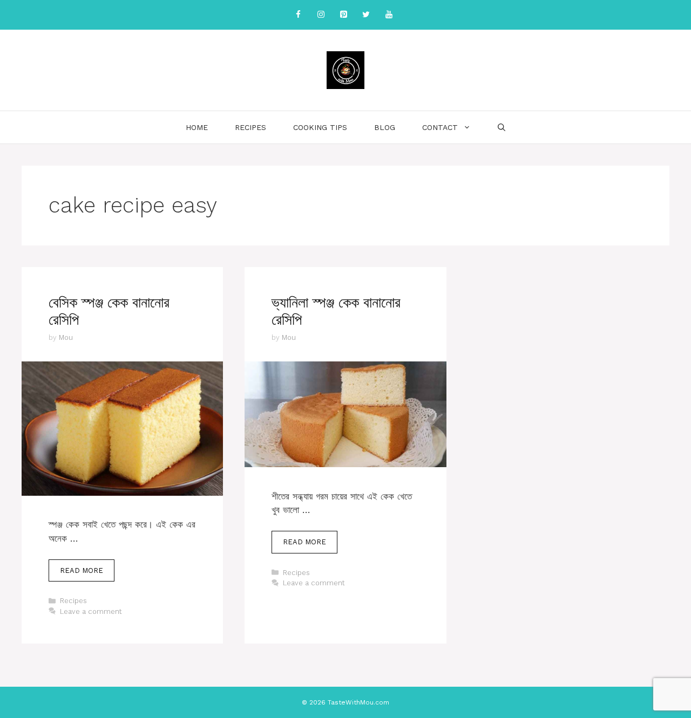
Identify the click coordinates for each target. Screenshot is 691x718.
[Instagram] (320, 14)
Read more (81, 570)
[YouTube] (389, 14)
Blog (384, 127)
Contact (440, 127)
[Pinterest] (343, 14)
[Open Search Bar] (501, 127)
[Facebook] (298, 14)
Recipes (250, 127)
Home (197, 127)
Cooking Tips (320, 127)
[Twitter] (366, 14)
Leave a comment (91, 611)
